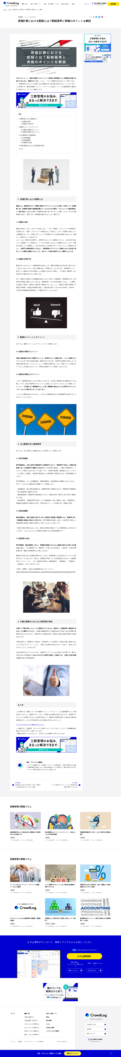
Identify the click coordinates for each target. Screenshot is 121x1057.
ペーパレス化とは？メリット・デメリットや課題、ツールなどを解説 (25, 886)
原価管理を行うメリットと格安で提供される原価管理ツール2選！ (95, 919)
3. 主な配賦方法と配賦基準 (27, 135)
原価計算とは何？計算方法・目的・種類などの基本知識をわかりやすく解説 (95, 886)
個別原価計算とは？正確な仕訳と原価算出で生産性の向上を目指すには (25, 833)
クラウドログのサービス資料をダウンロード (30, 724)
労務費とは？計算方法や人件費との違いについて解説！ (60, 919)
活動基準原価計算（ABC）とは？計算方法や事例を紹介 (95, 833)
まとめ (21, 149)
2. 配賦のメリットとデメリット (28, 127)
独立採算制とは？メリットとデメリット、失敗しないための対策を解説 (60, 833)
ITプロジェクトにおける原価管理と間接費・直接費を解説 (25, 919)
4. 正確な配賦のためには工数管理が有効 (31, 145)
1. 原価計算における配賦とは (28, 119)
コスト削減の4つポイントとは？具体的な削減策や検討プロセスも (60, 886)
